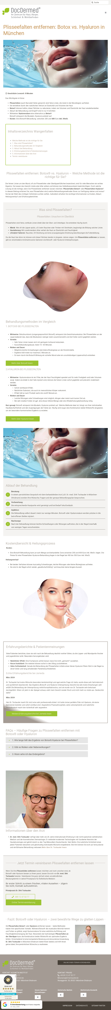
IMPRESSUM (67, 1006)
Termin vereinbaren (19, 156)
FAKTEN (102, 1006)
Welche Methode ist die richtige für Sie (27, 141)
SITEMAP (95, 1006)
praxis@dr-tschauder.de (68, 978)
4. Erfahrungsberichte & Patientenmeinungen (29, 151)
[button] (47, 740)
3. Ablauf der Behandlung (22, 148)
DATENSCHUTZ (82, 1006)
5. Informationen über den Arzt (24, 154)
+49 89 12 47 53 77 (67, 975)
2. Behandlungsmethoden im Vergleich (27, 146)
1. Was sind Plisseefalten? (22, 143)
